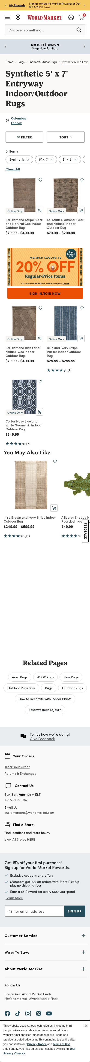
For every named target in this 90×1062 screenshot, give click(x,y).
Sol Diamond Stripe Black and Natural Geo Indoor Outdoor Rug (24, 223)
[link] (81, 17)
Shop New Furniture (45, 48)
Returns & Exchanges (20, 774)
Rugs (21, 62)
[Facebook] (7, 1013)
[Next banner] (84, 5)
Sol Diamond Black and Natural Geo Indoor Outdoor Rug (23, 351)
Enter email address (27, 911)
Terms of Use (61, 1044)
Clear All (13, 169)
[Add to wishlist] (40, 180)
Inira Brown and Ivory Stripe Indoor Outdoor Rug (30, 519)
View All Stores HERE (20, 839)
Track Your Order (17, 767)
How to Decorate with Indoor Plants (45, 698)
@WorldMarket (16, 999)
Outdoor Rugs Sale (21, 688)
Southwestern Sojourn (45, 709)
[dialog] (45, 1041)
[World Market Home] (44, 17)
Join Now (44, 7)
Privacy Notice (37, 1044)
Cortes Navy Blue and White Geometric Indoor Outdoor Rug (23, 425)
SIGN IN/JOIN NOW (45, 293)
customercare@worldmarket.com (29, 812)
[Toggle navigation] (7, 17)
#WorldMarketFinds (43, 999)
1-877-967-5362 (16, 800)
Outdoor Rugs (72, 688)
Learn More (14, 898)
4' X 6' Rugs (45, 677)
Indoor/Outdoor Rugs (43, 62)
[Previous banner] (5, 5)
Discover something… (26, 30)
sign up (75, 911)
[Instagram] (28, 1013)
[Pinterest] (38, 1013)
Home (9, 62)
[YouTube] (49, 1013)
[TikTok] (18, 1013)
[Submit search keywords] (79, 30)
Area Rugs (19, 677)
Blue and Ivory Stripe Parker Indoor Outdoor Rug (64, 351)
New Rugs (70, 677)
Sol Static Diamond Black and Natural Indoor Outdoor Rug (65, 223)
